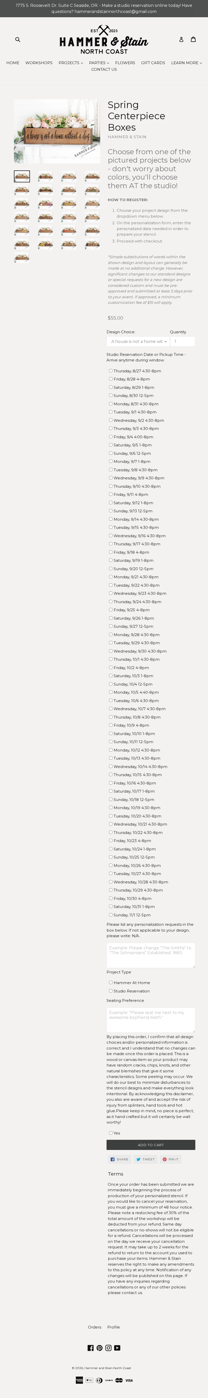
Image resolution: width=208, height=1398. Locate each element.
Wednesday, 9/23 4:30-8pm (140, 593)
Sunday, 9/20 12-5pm (133, 568)
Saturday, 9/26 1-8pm (134, 618)
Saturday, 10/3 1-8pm (133, 675)
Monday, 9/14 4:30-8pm (136, 519)
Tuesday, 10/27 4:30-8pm (137, 873)
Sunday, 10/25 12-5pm (134, 857)
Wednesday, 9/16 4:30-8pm (140, 535)
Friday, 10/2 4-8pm (131, 667)
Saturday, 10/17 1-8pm (134, 791)
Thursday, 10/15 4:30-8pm (138, 774)
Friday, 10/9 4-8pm (131, 725)
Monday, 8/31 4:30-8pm (136, 403)
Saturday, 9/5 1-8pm (133, 445)
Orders (94, 1327)
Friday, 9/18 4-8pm (131, 552)
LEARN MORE (187, 62)
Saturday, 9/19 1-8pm (133, 560)
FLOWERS (125, 62)
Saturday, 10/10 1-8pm (134, 733)
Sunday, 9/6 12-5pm (132, 453)
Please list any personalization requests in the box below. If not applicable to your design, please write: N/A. (150, 930)
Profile (113, 1327)
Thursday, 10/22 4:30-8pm (138, 832)
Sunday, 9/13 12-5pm (133, 511)
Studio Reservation (132, 991)
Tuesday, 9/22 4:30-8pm (137, 585)
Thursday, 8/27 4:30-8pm (137, 371)
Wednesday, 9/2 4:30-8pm (139, 420)
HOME (12, 62)
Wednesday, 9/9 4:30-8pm (139, 478)
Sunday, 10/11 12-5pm (133, 741)
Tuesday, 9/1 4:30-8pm (135, 412)
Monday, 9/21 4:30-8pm (136, 576)
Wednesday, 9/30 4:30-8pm (140, 651)
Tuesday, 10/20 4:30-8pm (137, 816)
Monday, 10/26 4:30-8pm (137, 865)
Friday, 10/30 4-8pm (132, 898)
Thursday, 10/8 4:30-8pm (137, 717)
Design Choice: (121, 331)
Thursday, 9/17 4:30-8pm (137, 543)
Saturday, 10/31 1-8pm (134, 906)
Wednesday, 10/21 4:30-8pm (140, 824)
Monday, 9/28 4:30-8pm (137, 634)
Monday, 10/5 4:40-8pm (136, 692)
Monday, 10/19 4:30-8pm (137, 807)
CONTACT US (104, 69)
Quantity (178, 331)
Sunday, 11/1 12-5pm (132, 915)
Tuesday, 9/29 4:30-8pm (137, 642)
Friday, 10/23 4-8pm (132, 840)
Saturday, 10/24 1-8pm (135, 849)
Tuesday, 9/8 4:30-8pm (136, 469)
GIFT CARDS (153, 62)
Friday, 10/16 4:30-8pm (135, 783)
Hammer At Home (132, 982)
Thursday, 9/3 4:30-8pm (136, 428)
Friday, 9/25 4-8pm (132, 609)
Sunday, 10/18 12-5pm (134, 799)
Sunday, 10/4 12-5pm (133, 684)
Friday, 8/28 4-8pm (132, 379)
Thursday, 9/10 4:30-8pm (137, 486)
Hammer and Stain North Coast (107, 1368)
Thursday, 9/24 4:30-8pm (137, 601)
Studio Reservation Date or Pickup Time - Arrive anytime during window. (146, 357)
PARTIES (100, 62)
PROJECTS (72, 62)
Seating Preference (125, 1000)
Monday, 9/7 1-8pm (132, 461)
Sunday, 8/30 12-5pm (133, 395)
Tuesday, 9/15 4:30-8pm (136, 527)
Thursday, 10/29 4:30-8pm (138, 890)
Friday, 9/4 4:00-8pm (133, 436)
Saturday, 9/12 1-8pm (133, 502)
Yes (117, 1133)
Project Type (119, 972)
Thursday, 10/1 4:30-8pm (137, 659)
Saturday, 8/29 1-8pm (134, 387)
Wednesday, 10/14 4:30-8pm (140, 766)
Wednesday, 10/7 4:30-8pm (140, 708)
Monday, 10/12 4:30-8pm (137, 750)
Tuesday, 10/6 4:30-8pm (136, 700)
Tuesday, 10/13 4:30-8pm (137, 758)
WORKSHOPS (39, 62)
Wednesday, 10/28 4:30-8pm (141, 882)
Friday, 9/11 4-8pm (131, 494)
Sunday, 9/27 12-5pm (133, 626)
